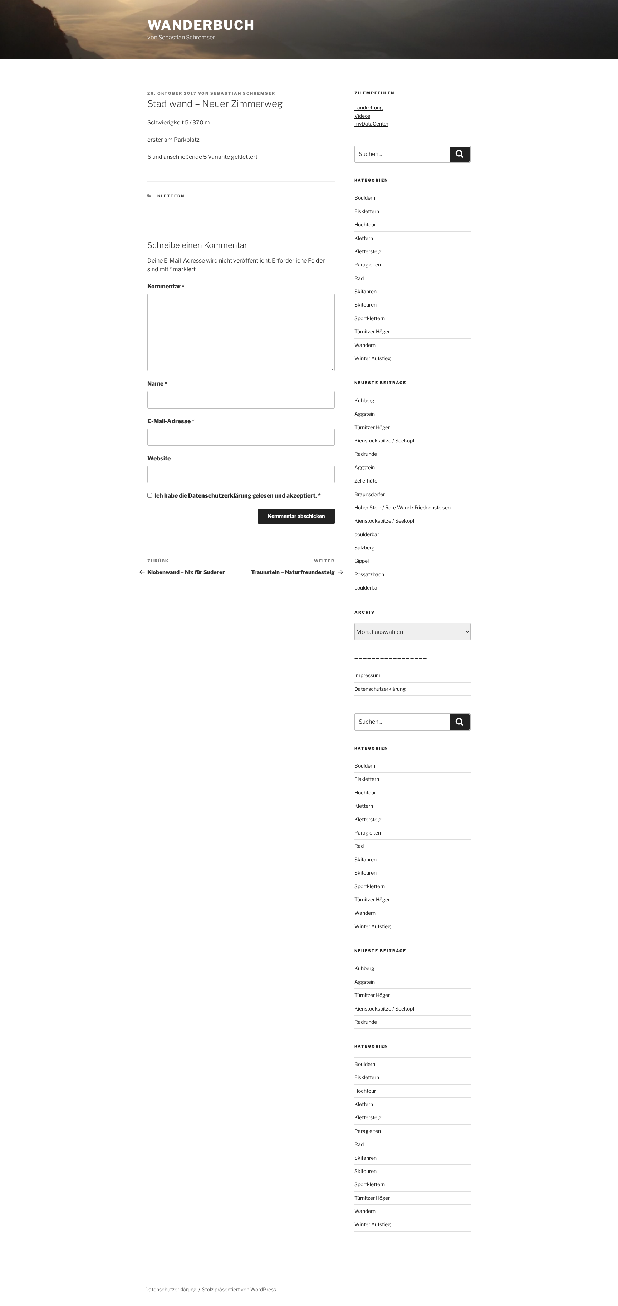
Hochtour (365, 224)
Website (159, 458)
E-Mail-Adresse (171, 421)
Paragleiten (367, 264)
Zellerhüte (365, 481)
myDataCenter (371, 124)
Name (157, 383)
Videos (362, 116)
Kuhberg (364, 400)
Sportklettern (369, 318)
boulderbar (366, 534)
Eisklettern (366, 211)
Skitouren (365, 305)
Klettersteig (367, 251)
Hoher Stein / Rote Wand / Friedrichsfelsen (402, 507)
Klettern (171, 196)
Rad (359, 278)
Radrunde (365, 454)
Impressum (367, 675)
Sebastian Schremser (242, 93)
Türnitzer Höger (372, 331)
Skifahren (365, 291)
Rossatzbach (369, 574)
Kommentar (166, 286)
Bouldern (364, 198)
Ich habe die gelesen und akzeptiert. (237, 495)
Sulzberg (364, 547)
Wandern (365, 345)
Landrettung (368, 107)
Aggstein (364, 414)
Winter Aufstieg (372, 358)
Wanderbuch (201, 25)
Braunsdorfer (369, 494)
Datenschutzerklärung (220, 495)
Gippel (361, 561)
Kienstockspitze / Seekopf (384, 440)
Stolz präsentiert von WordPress (239, 1289)
